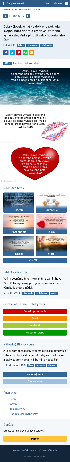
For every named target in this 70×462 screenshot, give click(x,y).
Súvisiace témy (13, 188)
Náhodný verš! (35, 374)
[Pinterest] (19, 53)
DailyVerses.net (10, 9)
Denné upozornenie (35, 311)
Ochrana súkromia (48, 450)
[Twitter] (13, 53)
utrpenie (41, 365)
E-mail (35, 318)
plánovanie (28, 293)
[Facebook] (6, 53)
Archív (13, 404)
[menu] (66, 5)
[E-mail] (32, 53)
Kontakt (34, 450)
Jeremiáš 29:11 (11, 293)
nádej (53, 293)
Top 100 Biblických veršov (24, 414)
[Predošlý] (5, 16)
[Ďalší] (28, 16)
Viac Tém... (35, 260)
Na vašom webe (35, 332)
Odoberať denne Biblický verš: (24, 304)
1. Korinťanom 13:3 (14, 365)
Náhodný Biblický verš (18, 344)
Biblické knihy (25, 9)
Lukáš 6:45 (9, 45)
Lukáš (35, 9)
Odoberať (57, 3)
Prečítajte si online (26, 63)
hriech (21, 45)
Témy (47, 3)
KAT (6, 63)
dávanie (52, 365)
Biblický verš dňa (15, 272)
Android (35, 325)
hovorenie (32, 45)
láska (30, 365)
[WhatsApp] (26, 53)
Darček (8, 425)
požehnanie (46, 45)
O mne (16, 450)
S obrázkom (35, 381)
